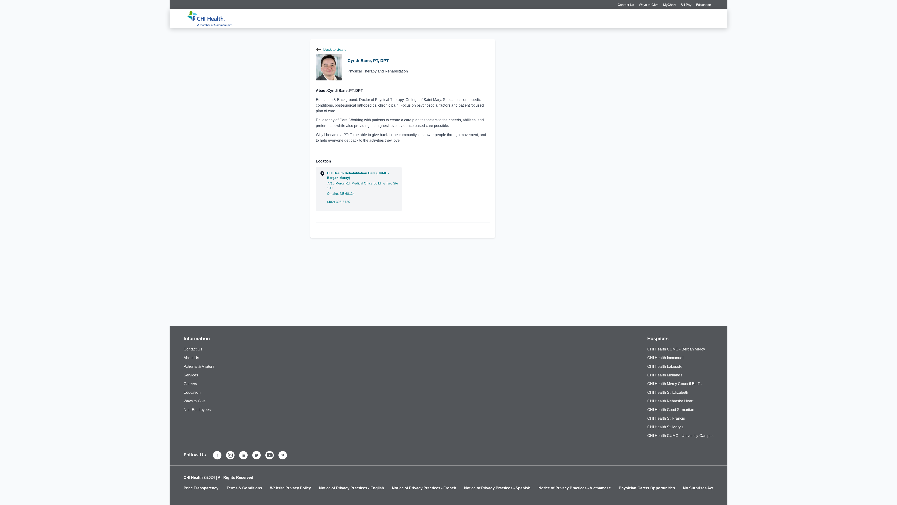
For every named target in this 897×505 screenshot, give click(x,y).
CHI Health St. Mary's (665, 427)
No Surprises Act (698, 488)
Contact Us (626, 5)
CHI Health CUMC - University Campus (680, 436)
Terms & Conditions (244, 488)
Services (191, 375)
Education (703, 5)
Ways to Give (649, 5)
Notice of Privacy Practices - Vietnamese (574, 488)
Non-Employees (197, 410)
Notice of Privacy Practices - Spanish (497, 488)
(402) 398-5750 (338, 202)
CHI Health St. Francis (666, 418)
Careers (190, 384)
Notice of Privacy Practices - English (351, 488)
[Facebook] (217, 455)
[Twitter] (256, 455)
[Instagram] (230, 455)
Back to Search (336, 49)
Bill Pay (686, 5)
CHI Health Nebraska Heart (670, 401)
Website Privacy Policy (290, 488)
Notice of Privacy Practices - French (424, 488)
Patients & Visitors (199, 366)
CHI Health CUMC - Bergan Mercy (676, 349)
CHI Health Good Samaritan (670, 410)
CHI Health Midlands (664, 375)
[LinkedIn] (243, 455)
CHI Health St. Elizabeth (667, 392)
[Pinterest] (282, 455)
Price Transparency (201, 488)
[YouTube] (269, 455)
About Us (191, 358)
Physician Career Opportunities (647, 488)
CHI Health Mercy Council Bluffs (674, 384)
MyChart (669, 5)
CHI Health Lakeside (664, 366)
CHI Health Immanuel (665, 358)
